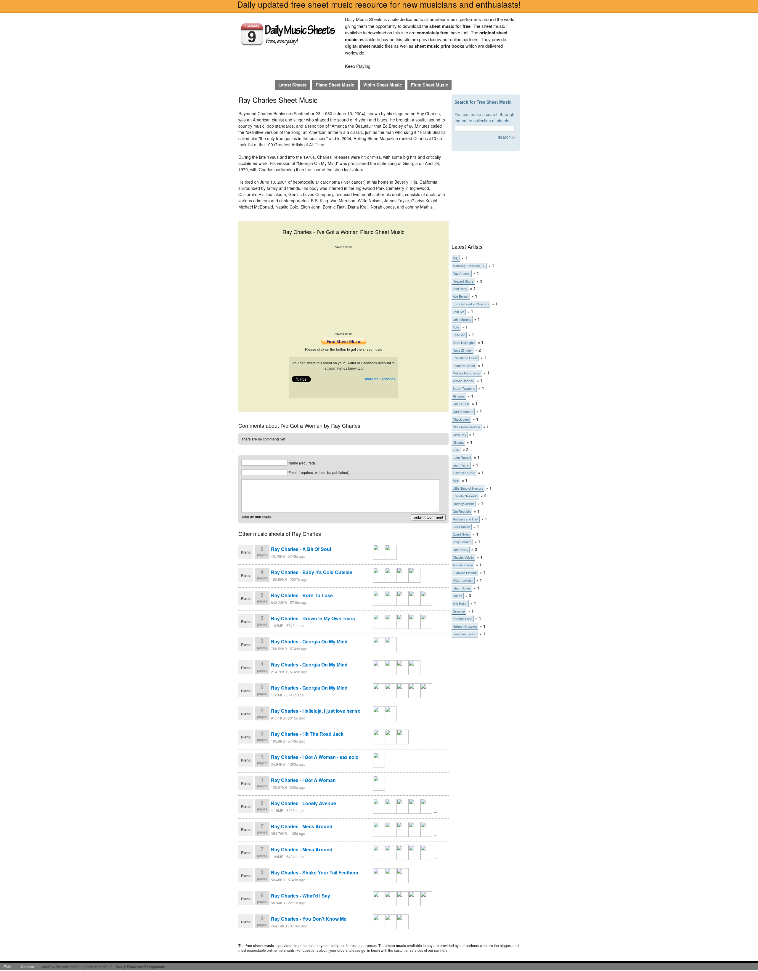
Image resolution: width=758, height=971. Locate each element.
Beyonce (459, 611)
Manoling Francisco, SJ (469, 266)
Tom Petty (460, 288)
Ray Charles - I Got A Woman (303, 780)
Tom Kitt (458, 312)
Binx (456, 480)
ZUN (456, 450)
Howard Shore (463, 281)
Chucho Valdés (463, 557)
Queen (457, 596)
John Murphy (462, 319)
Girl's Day (459, 434)
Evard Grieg (461, 534)
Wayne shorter (463, 381)
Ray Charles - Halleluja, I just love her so (316, 710)
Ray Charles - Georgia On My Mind (309, 641)
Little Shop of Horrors (468, 488)
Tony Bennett (462, 542)
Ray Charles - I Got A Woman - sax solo (315, 757)
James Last (461, 404)
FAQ (7, 966)
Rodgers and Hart (465, 519)
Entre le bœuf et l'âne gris (471, 304)
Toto (456, 327)
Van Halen (460, 603)
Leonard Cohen (464, 365)
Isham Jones (461, 588)
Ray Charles (461, 273)
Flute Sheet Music (429, 84)
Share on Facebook (379, 378)
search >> (507, 137)
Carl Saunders (463, 411)
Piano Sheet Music (335, 84)
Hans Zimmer (462, 350)
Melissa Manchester (467, 373)
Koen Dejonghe (464, 342)
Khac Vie (459, 335)
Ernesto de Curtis (465, 358)
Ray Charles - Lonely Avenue (303, 803)
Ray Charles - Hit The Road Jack (307, 733)
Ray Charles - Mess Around (302, 826)
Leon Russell (462, 457)
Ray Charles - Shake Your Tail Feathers (314, 872)
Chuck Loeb (461, 419)
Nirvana (458, 442)
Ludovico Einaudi (464, 573)
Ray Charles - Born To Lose (302, 595)
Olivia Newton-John (466, 427)
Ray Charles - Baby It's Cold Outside (311, 572)
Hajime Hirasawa (465, 626)
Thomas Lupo (462, 618)
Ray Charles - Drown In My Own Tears (313, 618)
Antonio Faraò (463, 565)
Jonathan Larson (464, 634)
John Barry (460, 549)
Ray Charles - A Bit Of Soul (301, 549)
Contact (27, 966)
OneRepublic (462, 511)
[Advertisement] (343, 290)
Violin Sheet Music (382, 84)
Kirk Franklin (461, 527)
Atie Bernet (460, 296)
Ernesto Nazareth (465, 496)
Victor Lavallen (463, 580)
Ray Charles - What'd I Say (300, 895)
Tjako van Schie (464, 473)
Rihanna (459, 396)
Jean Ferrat (461, 465)
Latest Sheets (292, 84)
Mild (455, 258)
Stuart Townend (464, 388)
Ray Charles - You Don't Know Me (308, 918)
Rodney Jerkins (463, 503)
